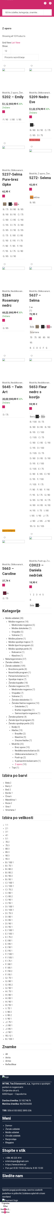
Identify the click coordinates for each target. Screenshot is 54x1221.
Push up (42, 561)
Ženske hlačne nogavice (23, 703)
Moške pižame (16, 638)
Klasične (16, 655)
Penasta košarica (17, 676)
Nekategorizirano (13, 659)
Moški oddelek (12, 618)
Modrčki (6, 92)
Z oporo (14, 92)
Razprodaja (10, 1139)
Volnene (16, 635)
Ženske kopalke (16, 683)
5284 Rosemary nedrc (10, 300)
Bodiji (14, 727)
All (6, 1054)
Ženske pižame (16, 717)
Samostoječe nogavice (26, 713)
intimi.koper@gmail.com (17, 1161)
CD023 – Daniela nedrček (36, 570)
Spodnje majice (16, 679)
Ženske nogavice (17, 686)
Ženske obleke (12, 662)
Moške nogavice (16, 621)
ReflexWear (10, 1064)
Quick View (3, 115)
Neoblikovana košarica (21, 291)
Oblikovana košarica (20, 170)
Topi (14, 767)
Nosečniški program (18, 672)
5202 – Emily (13, 97)
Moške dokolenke (20, 628)
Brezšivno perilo (16, 669)
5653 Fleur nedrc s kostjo (38, 392)
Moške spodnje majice (19, 642)
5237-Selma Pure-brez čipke (12, 179)
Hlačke (15, 730)
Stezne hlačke (22, 740)
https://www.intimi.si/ (15, 1164)
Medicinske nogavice (22, 625)
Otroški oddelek (12, 1136)
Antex (8, 1061)
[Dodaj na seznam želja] (4, 64)
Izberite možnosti (3, 111)
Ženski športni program (20, 720)
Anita (7, 1057)
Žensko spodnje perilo (19, 723)
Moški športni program (19, 645)
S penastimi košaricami (26, 761)
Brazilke (18, 733)
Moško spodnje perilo (19, 649)
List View (16, 42)
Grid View (6, 42)
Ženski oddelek (12, 666)
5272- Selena (40, 178)
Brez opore (20, 747)
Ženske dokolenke (20, 700)
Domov (8, 1125)
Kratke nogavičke (23, 710)
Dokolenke (20, 706)
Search (48, 12)
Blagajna (9, 1142)
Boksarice (16, 652)
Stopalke (16, 632)
